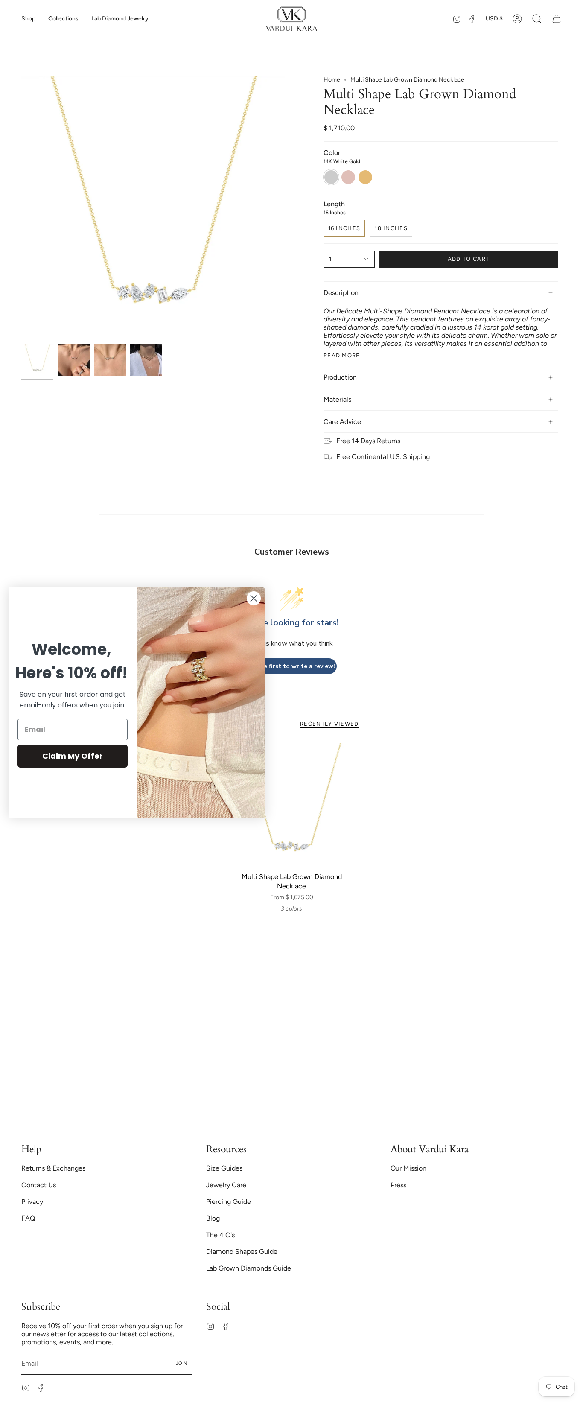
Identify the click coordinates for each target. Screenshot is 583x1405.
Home (332, 79)
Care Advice (342, 422)
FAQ (28, 1218)
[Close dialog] (253, 598)
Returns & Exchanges (53, 1168)
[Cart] (556, 19)
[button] (28, 18)
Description (341, 293)
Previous (21, 207)
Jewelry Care (226, 1185)
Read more (342, 355)
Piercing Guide (228, 1202)
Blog (213, 1218)
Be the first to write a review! (291, 666)
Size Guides (224, 1168)
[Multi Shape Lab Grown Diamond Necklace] (291, 805)
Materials (337, 399)
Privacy (32, 1202)
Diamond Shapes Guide (241, 1251)
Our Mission (408, 1168)
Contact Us (38, 1185)
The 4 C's (220, 1235)
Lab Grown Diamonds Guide (248, 1268)
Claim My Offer (72, 756)
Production (340, 377)
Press (398, 1185)
